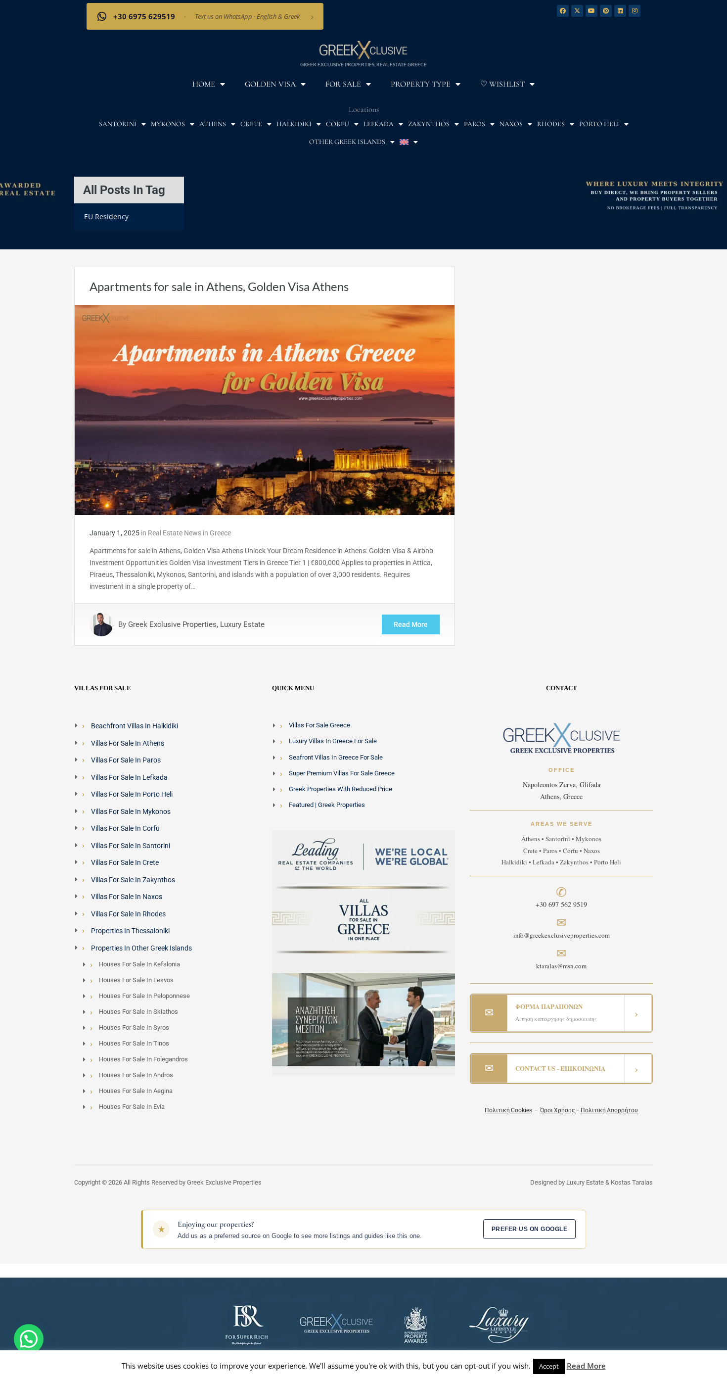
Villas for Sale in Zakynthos (133, 880)
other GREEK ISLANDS (347, 142)
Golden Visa (270, 84)
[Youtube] (591, 11)
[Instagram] (634, 11)
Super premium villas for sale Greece (342, 773)
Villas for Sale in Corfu (125, 828)
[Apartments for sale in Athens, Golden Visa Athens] (264, 409)
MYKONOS (168, 124)
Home (203, 84)
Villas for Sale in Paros (126, 760)
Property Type (421, 84)
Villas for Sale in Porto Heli (132, 794)
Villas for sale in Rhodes (128, 914)
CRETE (251, 124)
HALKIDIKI (294, 124)
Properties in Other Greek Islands (141, 948)
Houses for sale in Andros (136, 1075)
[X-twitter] (577, 11)
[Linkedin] (620, 11)
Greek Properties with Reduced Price (340, 789)
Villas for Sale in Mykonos (131, 811)
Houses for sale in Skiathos (138, 1011)
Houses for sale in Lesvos (136, 980)
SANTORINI (117, 124)
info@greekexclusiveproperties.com (561, 935)
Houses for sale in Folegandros (143, 1059)
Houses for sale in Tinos (134, 1043)
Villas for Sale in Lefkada (129, 777)
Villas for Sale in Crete (125, 862)
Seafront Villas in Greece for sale (336, 757)
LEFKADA (379, 124)
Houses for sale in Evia (132, 1106)
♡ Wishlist (502, 84)
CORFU (337, 124)
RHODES (551, 124)
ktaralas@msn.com (561, 965)
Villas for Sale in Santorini (130, 846)
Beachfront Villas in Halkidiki (134, 726)
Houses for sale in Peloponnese (144, 995)
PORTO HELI (599, 124)
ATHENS (212, 124)
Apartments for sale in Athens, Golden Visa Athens (219, 286)
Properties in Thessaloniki (130, 931)
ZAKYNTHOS (429, 124)
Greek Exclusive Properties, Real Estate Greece (363, 64)
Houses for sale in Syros (134, 1027)
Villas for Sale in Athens (127, 743)
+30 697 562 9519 (561, 904)
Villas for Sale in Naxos (126, 897)
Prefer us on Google (529, 1229)
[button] (29, 1339)
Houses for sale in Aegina (136, 1090)
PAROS (474, 124)
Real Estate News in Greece (189, 533)
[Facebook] (563, 11)
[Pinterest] (606, 11)
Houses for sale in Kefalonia (139, 964)
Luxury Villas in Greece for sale (333, 741)
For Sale (343, 84)
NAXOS (511, 124)
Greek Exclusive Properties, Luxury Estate (196, 624)
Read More (411, 624)
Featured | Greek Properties (327, 805)
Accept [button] (549, 1366)
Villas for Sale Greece (319, 725)
